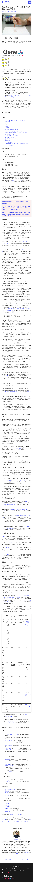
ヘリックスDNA (9, 810)
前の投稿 (7, 859)
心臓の (6, 375)
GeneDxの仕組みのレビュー (11, 129)
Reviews (4, 11)
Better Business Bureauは (11, 547)
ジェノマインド (8, 781)
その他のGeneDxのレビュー (11, 139)
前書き (6, 126)
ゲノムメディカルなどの (16, 448)
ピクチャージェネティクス (11, 765)
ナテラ (6, 792)
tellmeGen (7, 811)
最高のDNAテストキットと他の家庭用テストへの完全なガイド (16, 821)
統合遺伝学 (7, 759)
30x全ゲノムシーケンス (12, 142)
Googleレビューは (11, 542)
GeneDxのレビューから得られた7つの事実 (15, 120)
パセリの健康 (8, 748)
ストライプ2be (8, 716)
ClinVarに (9, 480)
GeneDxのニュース (9, 137)
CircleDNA (7, 805)
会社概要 (7, 128)
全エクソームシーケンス (15, 814)
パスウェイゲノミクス (10, 749)
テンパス (7, 795)
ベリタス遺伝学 (8, 772)
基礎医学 (7, 791)
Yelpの (3, 536)
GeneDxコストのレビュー (11, 134)
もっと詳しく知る (28, 694)
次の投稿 (25, 859)
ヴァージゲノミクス (9, 722)
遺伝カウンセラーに (17, 180)
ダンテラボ (7, 806)
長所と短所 (7, 121)
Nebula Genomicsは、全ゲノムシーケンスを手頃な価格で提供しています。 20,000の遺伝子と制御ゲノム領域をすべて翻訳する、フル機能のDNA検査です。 (16, 208)
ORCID (16, 853)
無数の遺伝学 (8, 764)
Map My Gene (8, 745)
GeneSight (7, 779)
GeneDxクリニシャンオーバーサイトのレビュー (16, 132)
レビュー (8, 554)
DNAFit (6, 808)
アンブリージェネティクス (11, 734)
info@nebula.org (7, 872)
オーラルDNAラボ (9, 742)
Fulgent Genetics (9, 740)
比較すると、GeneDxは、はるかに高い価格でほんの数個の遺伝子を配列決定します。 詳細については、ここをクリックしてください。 (16, 214)
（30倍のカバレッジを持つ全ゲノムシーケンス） (28, 622)
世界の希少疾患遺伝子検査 (10, 504)
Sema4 (6, 768)
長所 (7, 123)
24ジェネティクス (9, 803)
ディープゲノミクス (12, 721)
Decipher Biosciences (10, 789)
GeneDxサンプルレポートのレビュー (14, 131)
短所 (7, 124)
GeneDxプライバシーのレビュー (13, 135)
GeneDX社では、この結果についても (11, 391)
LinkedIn (27, 852)
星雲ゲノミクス (8, 140)
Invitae (6, 761)
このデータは (22, 480)
